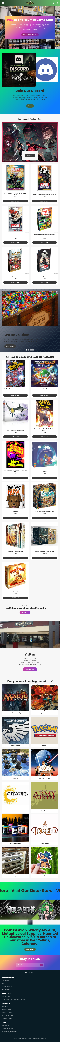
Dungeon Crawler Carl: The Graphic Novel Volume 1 (44, 419)
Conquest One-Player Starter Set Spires (44, 541)
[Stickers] (44, 862)
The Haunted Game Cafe (26, 1038)
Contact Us (5, 980)
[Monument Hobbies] (15, 829)
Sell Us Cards (6, 996)
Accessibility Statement (9, 1032)
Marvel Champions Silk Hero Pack (15, 225)
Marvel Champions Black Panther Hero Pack (44, 184)
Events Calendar (7, 1013)
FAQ (3, 983)
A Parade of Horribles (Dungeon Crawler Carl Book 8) (15, 461)
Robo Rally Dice (44, 379)
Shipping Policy (7, 986)
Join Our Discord (7, 1015)
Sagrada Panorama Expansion (15, 541)
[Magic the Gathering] (15, 699)
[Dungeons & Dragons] (44, 699)
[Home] (30, 3)
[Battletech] (15, 764)
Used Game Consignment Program (13, 999)
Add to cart (15, 201)
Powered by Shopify (40, 1038)
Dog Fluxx (15, 501)
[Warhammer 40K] (15, 732)
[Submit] (41, 965)
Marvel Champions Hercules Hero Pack (15, 266)
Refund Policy (6, 989)
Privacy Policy (6, 1026)
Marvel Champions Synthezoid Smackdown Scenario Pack (44, 225)
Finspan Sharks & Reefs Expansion (15, 419)
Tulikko (44, 461)
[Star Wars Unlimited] (44, 764)
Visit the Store (6, 1010)
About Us (5, 1006)
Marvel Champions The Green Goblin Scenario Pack (15, 184)
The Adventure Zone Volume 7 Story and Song (15, 379)
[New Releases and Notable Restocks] (25, 609)
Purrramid (15, 581)
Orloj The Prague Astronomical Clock (44, 501)
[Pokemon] (44, 732)
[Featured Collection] (30, 142)
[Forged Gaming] (44, 829)
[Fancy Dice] (15, 862)
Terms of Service (7, 1029)
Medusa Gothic (7, 1019)
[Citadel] (15, 797)
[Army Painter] (44, 797)
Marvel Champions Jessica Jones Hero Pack (44, 266)
